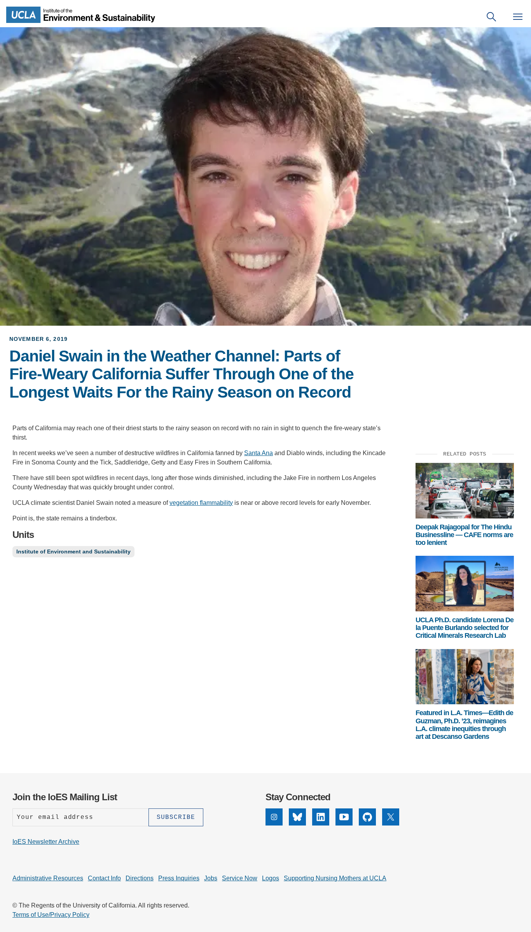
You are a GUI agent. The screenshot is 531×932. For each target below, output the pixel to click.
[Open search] (491, 16)
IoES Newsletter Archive (45, 841)
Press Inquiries (178, 878)
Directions (140, 878)
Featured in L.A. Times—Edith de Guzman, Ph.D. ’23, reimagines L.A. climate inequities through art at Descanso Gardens (464, 724)
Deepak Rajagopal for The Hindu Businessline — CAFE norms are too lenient (464, 535)
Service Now (239, 878)
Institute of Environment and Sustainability (73, 551)
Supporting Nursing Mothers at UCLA (335, 878)
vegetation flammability (201, 502)
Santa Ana (258, 453)
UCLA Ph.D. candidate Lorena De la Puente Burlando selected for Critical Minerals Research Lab (465, 628)
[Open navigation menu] (517, 16)
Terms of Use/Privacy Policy (50, 914)
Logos (270, 878)
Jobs (210, 878)
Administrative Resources (47, 878)
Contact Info (104, 878)
